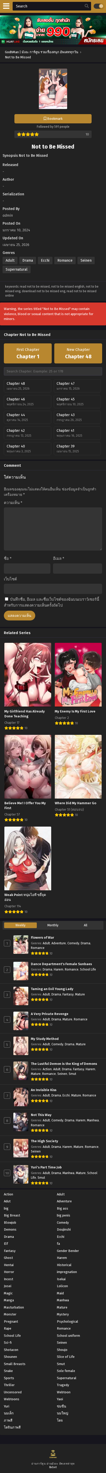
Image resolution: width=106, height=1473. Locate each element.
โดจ (60, 1420)
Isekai (61, 1279)
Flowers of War (42, 938)
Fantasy (68, 994)
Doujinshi (64, 1229)
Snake (8, 1371)
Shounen (10, 1357)
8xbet (53, 1467)
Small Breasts (14, 1364)
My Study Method (45, 1039)
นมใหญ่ (62, 1413)
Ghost (8, 1258)
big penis (63, 1215)
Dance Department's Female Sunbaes (61, 964)
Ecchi (45, 260)
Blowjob (10, 1222)
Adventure (58, 943)
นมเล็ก (9, 1413)
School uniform (68, 1336)
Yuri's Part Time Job (46, 1167)
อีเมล (58, 558)
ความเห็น (13, 502)
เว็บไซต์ (10, 579)
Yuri (6, 1406)
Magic (8, 1293)
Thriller (9, 1385)
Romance (65, 260)
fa (58, 1244)
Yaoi (60, 1399)
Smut (72, 1074)
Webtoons (11, 1399)
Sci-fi (8, 1342)
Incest (8, 1279)
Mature (80, 994)
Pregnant (11, 1321)
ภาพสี (8, 1420)
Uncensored (13, 1392)
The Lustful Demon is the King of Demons (64, 1064)
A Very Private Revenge (49, 1014)
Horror (9, 1272)
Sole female (66, 1371)
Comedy (73, 943)
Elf (6, 1244)
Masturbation (14, 1307)
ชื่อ (8, 558)
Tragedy (63, 1385)
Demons (10, 1229)
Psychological (67, 1321)
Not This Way (41, 1115)
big (6, 1208)
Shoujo (62, 1350)
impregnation (67, 1272)
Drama (27, 260)
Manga (9, 1300)
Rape (7, 1328)
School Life (88, 969)
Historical (64, 1265)
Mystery (63, 1314)
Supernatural (17, 269)
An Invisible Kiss (43, 1090)
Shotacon (11, 1350)
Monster (10, 1314)
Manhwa (93, 1120)
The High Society (44, 1141)
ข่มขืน (61, 1406)
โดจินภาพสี (12, 1427)
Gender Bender (68, 1251)
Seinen (86, 260)
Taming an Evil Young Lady (52, 989)
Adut (7, 1201)
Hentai (9, 1265)
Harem (58, 969)
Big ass (62, 1208)
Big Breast (12, 1215)
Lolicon (62, 1286)
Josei (7, 1286)
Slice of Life (66, 1357)
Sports (9, 1378)
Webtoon (63, 1392)
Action (47, 1069)
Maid (60, 1293)
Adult (10, 260)
